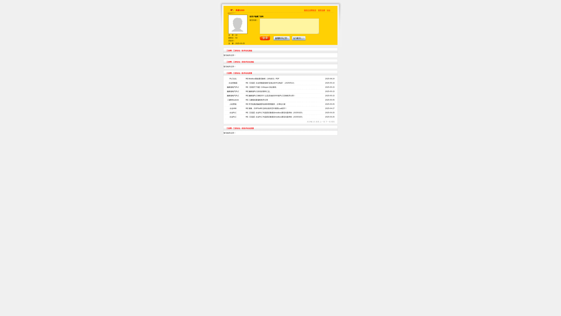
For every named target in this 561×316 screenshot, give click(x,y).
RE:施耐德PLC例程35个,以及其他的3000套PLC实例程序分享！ (271, 96)
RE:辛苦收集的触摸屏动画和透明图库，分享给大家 (265, 104)
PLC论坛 (233, 79)
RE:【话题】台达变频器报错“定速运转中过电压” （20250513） (270, 83)
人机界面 (233, 104)
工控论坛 (236, 51)
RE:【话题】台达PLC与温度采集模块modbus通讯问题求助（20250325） (275, 113)
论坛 (328, 10)
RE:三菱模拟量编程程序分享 (257, 100)
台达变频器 (233, 83)
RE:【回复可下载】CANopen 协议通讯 (261, 87)
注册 (323, 10)
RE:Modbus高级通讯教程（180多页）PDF (262, 79)
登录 (320, 10)
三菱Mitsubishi (233, 100)
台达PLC (233, 113)
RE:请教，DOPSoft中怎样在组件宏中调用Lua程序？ (266, 108)
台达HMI (233, 108)
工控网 (229, 51)
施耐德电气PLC (233, 87)
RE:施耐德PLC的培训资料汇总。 (258, 91)
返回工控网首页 (310, 10)
